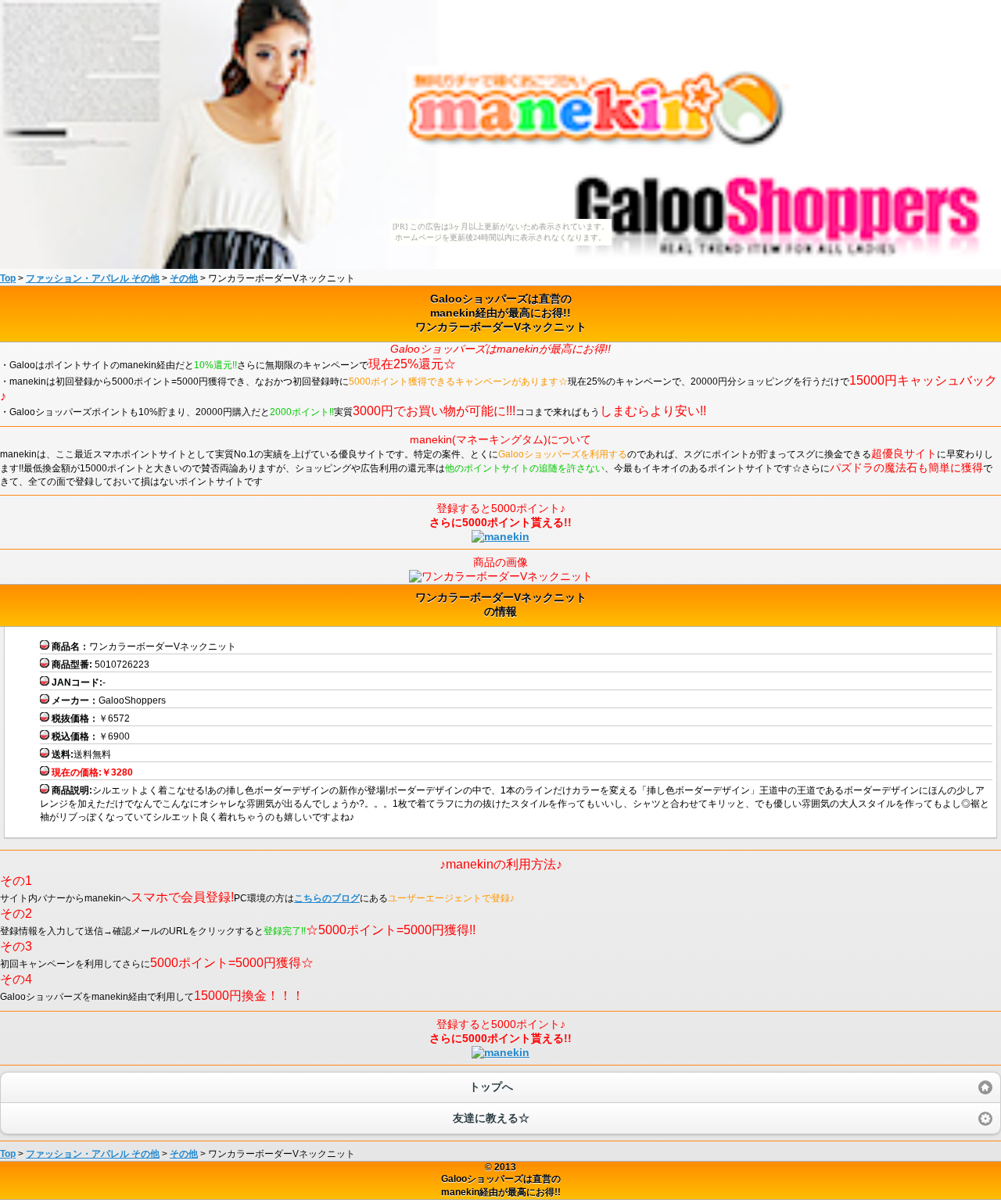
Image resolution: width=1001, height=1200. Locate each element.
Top (8, 278)
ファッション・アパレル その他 (93, 278)
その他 (184, 278)
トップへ (491, 1086)
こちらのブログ (327, 898)
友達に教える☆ (491, 1118)
